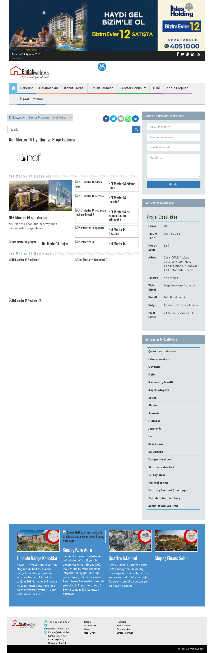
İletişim (88, 621)
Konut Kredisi (124, 625)
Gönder (173, 184)
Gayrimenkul (123, 629)
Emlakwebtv (17, 117)
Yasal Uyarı (90, 632)
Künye (87, 629)
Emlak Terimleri (125, 632)
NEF (166, 226)
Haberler (121, 621)
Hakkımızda (90, 625)
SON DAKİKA (18, 58)
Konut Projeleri (39, 117)
